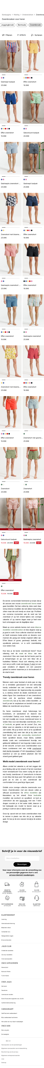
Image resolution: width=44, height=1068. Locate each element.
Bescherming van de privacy (9, 1052)
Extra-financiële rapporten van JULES (12, 998)
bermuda (23, 801)
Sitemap (3, 1062)
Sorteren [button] (38, 35)
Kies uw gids (5, 1030)
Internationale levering (8, 923)
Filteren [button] (9, 35)
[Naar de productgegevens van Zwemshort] (11, 463)
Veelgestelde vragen (7, 936)
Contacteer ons (5, 931)
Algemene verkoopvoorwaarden (10, 1055)
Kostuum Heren (6, 971)
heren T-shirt (30, 664)
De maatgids (5, 1034)
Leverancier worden (7, 994)
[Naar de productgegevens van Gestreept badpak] (11, 56)
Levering (4, 919)
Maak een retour (6, 927)
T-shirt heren (5, 975)
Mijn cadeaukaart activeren (9, 1017)
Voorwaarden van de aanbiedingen (11, 1045)
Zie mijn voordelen (6, 954)
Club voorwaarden (6, 959)
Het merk (4, 986)
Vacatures (4, 990)
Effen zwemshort (29, 82)
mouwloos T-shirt (33, 751)
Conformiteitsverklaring (8, 1002)
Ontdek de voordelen (7, 950)
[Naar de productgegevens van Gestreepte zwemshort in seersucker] (11, 158)
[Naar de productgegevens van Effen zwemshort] (11, 107)
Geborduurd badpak (31, 133)
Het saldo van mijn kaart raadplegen (12, 1021)
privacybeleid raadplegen (21, 875)
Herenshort (4, 967)
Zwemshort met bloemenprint (12, 234)
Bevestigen (22, 864)
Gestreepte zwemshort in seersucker (15, 183)
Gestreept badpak (8, 82)
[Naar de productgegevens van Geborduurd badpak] (11, 514)
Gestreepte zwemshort (32, 336)
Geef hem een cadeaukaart (9, 1013)
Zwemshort (5, 489)
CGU (2, 1059)
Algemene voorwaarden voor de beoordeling (14, 1048)
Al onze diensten (6, 940)
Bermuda (22, 25)
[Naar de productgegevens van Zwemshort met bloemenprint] (11, 209)
